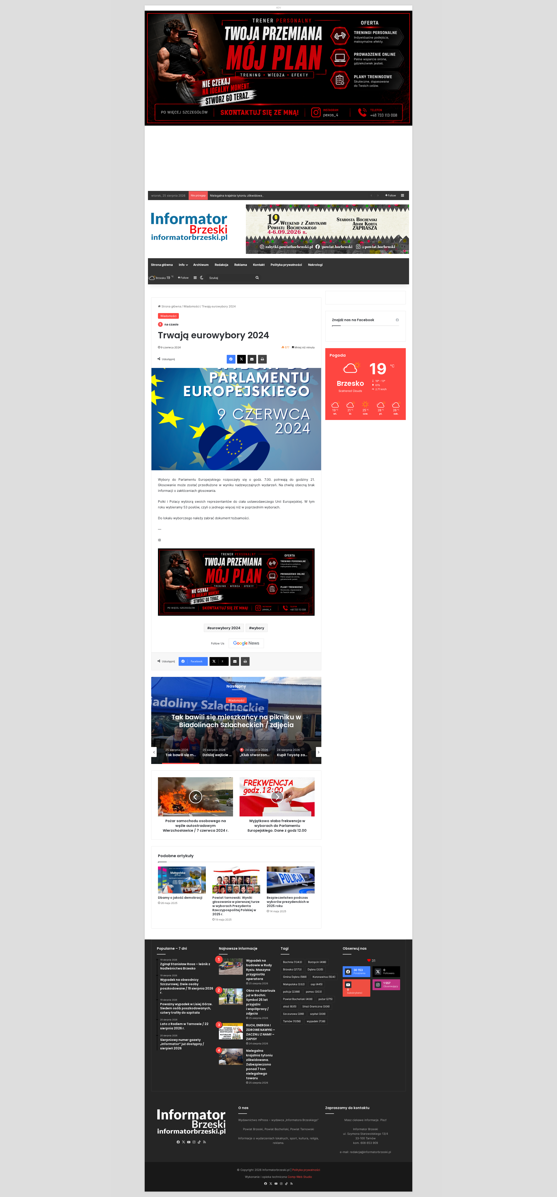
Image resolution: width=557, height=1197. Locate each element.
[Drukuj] (262, 359)
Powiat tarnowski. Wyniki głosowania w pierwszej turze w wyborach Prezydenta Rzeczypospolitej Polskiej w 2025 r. (236, 905)
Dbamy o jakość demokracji (180, 897)
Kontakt (259, 264)
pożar (325, 999)
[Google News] (246, 643)
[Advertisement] (278, 158)
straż (289, 1006)
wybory (257, 628)
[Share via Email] (252, 359)
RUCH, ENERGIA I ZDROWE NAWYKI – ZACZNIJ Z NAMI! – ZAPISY (260, 1032)
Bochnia (292, 962)
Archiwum (201, 264)
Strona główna (162, 264)
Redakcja (221, 264)
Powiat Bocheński (297, 999)
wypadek (316, 1021)
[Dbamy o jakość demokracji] (182, 880)
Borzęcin (317, 962)
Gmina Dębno (295, 976)
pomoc (314, 991)
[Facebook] (231, 359)
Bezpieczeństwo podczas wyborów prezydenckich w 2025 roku (288, 901)
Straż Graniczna (316, 1006)
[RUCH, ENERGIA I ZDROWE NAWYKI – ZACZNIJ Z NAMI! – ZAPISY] (231, 1031)
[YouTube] (188, 1142)
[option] (236, 720)
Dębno (315, 969)
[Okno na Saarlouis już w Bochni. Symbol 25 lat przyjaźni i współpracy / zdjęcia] (231, 996)
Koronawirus (324, 976)
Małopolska (294, 984)
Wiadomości (191, 306)
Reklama (240, 264)
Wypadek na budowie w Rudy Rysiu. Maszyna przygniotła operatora (259, 969)
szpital (317, 1013)
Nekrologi (315, 264)
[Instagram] (194, 1142)
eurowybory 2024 (225, 628)
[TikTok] (199, 1142)
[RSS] (204, 1142)
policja (291, 991)
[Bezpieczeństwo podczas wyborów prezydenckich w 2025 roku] (291, 880)
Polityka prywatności (286, 264)
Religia (236, 700)
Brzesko (292, 969)
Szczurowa (293, 1013)
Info (182, 264)
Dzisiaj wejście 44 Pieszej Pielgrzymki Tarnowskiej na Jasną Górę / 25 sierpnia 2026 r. (236, 724)
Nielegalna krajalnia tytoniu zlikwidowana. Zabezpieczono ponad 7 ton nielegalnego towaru (259, 1064)
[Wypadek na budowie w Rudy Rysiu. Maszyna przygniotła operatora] (231, 966)
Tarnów (292, 1021)
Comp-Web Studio (300, 1176)
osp (316, 984)
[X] (241, 359)
